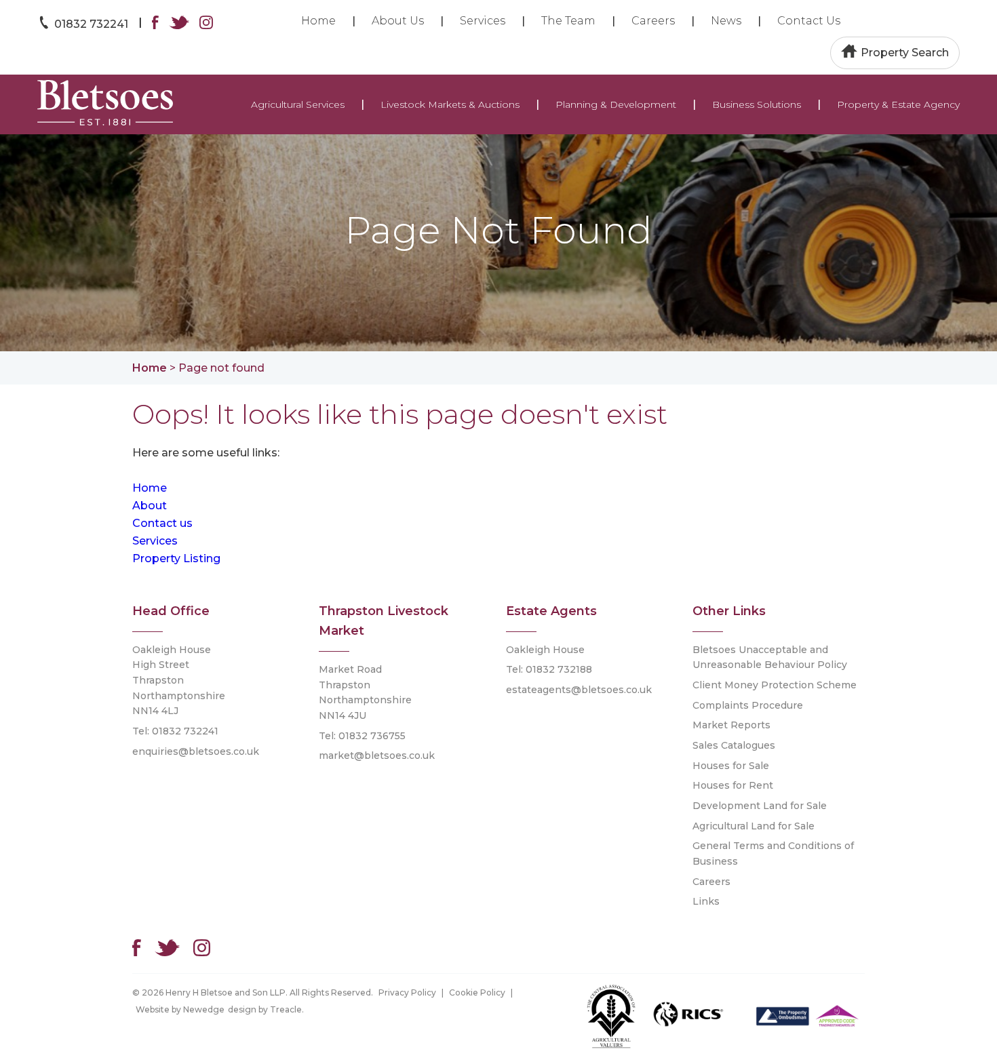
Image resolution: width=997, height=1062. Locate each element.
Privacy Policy (407, 992)
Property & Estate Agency (898, 104)
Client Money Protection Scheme (774, 685)
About (149, 505)
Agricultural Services (298, 104)
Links (706, 901)
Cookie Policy (477, 992)
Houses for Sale (730, 766)
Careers (653, 20)
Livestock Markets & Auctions (450, 104)
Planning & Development (615, 104)
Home (318, 20)
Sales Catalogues (733, 745)
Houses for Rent (732, 785)
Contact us (162, 523)
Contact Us (808, 20)
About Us (398, 20)
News (726, 20)
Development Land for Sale (759, 806)
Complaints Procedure (747, 705)
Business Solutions (756, 104)
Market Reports (731, 725)
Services (482, 20)
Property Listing (176, 558)
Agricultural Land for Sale (753, 826)
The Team (568, 20)
